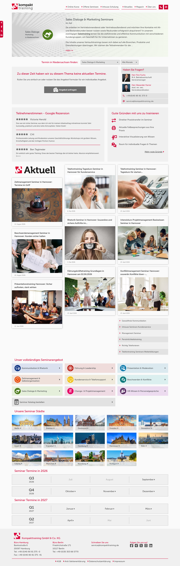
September (148, 479)
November (108, 491)
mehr (68, 50)
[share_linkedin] (1, 35)
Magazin (140, 7)
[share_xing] (1, 23)
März (148, 508)
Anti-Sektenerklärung (74, 561)
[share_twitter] (1, 31)
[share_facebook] (1, 27)
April (70, 520)
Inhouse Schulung (110, 7)
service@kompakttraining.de (105, 545)
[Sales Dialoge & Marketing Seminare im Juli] (161, 7)
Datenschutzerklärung (99, 561)
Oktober (69, 491)
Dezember (147, 491)
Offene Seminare (90, 7)
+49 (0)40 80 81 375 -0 (29, 551)
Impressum (119, 561)
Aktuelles (128, 7)
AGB (58, 561)
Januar (70, 508)
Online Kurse (73, 7)
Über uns (151, 7)
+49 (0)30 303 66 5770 (67, 551)
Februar (109, 508)
